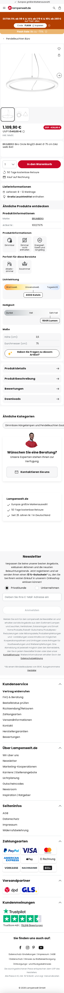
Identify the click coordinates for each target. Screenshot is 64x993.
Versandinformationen (17, 720)
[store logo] (21, 8)
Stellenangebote (26, 772)
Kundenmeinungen (19, 902)
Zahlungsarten (12, 714)
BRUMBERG (38, 218)
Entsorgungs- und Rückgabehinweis (32, 964)
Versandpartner (16, 880)
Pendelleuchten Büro (18, 38)
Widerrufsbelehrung (15, 830)
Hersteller (31, 670)
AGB (5, 813)
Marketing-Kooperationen (20, 766)
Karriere (8, 772)
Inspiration (9, 795)
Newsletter (10, 761)
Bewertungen (14, 389)
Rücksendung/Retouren (18, 708)
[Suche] (54, 8)
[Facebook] (22, 947)
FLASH (30, 25)
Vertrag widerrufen (16, 691)
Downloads (13, 399)
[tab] (32, 710)
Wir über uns (11, 755)
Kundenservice (15, 684)
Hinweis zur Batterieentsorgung (40, 959)
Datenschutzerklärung (32, 658)
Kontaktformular (11, 654)
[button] (8, 114)
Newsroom (10, 789)
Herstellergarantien (15, 731)
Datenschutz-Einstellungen (22, 954)
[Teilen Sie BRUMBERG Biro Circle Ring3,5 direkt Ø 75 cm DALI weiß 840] (59, 55)
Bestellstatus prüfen (16, 703)
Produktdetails (15, 368)
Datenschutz (11, 819)
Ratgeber (24, 795)
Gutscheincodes (13, 784)
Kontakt (8, 726)
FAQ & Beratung (13, 697)
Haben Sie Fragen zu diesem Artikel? (34, 353)
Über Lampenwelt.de (20, 748)
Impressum (10, 825)
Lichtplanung (11, 778)
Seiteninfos (12, 806)
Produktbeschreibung (20, 379)
